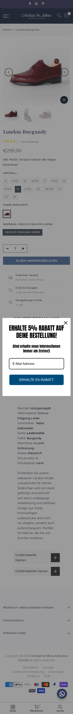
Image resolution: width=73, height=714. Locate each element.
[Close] (66, 323)
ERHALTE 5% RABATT (36, 380)
